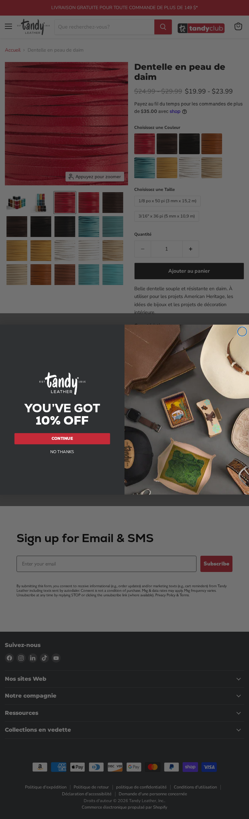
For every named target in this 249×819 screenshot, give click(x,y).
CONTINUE (62, 438)
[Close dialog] (242, 331)
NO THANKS (62, 451)
